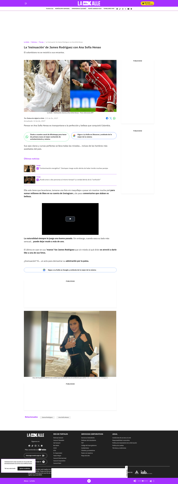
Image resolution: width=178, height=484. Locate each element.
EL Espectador (57, 453)
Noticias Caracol (58, 438)
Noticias (34, 42)
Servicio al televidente (88, 438)
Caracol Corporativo (59, 460)
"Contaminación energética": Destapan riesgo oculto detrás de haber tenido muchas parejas (73, 168)
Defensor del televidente (88, 440)
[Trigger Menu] (26, 3)
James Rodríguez (47, 417)
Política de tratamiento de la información (124, 443)
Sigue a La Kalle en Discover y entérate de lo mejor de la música (94, 135)
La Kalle (26, 42)
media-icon (89, 481)
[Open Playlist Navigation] (153, 481)
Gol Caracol (56, 443)
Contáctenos (85, 448)
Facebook (107, 119)
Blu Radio (56, 445)
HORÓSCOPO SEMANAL (62, 9)
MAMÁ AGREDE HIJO (94, 9)
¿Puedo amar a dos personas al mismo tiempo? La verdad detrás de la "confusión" (70, 180)
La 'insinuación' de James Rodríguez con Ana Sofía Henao (64, 42)
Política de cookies (118, 445)
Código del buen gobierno (89, 445)
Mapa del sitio (85, 455)
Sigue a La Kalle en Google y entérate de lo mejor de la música (72, 270)
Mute (135, 481)
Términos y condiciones (119, 448)
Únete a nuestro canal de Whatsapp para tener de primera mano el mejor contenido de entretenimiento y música (48, 136)
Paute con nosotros (87, 453)
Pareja (41, 42)
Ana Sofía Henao (64, 417)
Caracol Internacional (59, 458)
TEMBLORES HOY (109, 9)
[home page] (89, 3)
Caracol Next (57, 463)
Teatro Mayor (57, 455)
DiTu (54, 450)
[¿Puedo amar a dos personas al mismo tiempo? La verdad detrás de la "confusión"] (29, 180)
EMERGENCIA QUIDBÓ (79, 9)
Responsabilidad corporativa (121, 440)
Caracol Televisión (58, 440)
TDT (82, 443)
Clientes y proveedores (88, 450)
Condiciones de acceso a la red (121, 438)
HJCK (55, 448)
